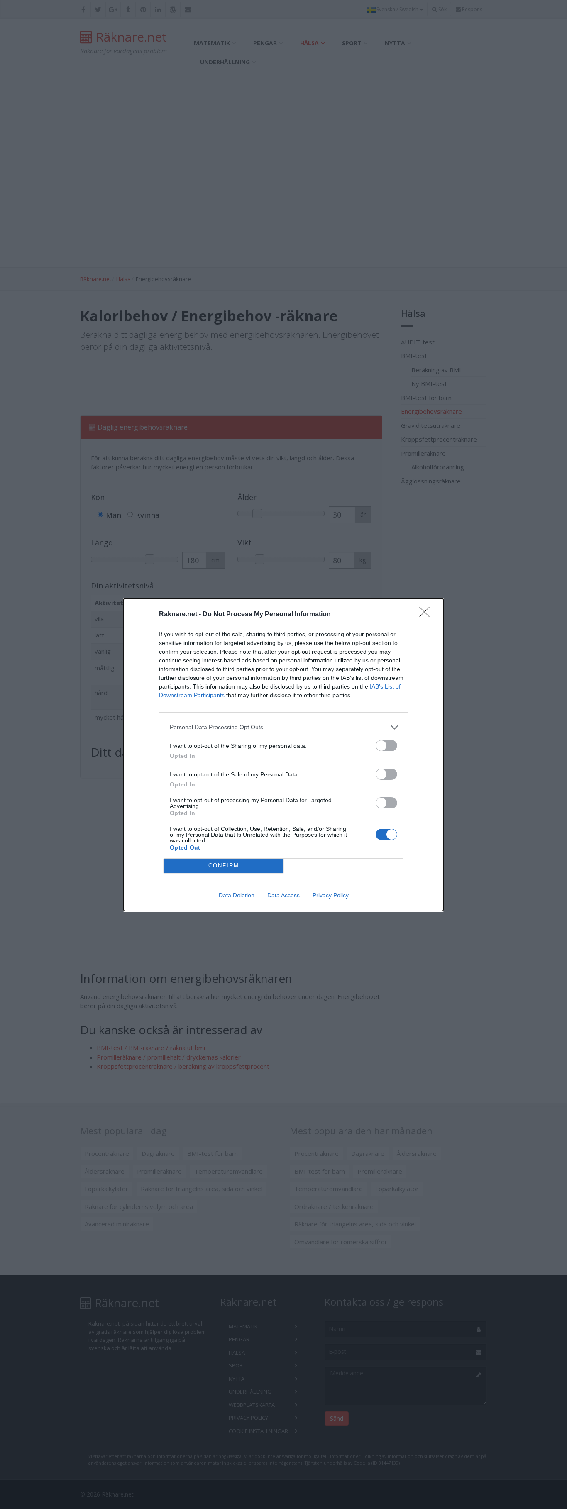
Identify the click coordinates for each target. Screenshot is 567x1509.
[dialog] (283, 754)
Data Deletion (236, 895)
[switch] (386, 745)
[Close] (427, 615)
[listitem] (283, 727)
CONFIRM (223, 865)
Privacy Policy (331, 895)
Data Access (283, 895)
